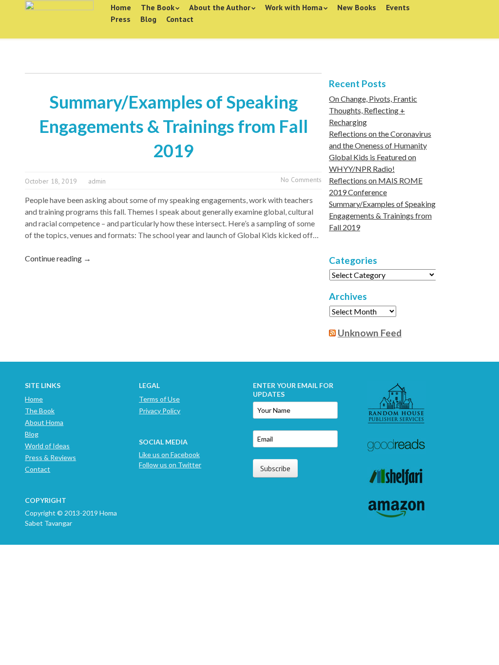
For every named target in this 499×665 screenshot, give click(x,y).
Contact (179, 19)
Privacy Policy (159, 410)
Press (121, 19)
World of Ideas (47, 446)
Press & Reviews (50, 457)
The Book (157, 7)
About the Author (219, 7)
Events (398, 7)
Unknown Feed (370, 332)
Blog (148, 19)
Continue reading (58, 258)
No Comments (301, 179)
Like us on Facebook (169, 454)
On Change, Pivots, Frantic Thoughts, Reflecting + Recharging (373, 110)
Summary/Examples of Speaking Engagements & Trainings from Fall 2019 (173, 126)
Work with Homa (294, 7)
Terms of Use (159, 399)
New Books (356, 7)
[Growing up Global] (59, 15)
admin (97, 181)
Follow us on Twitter (170, 465)
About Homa (44, 422)
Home (121, 7)
